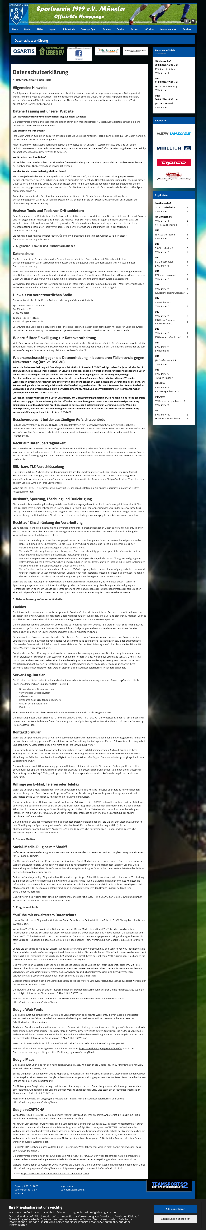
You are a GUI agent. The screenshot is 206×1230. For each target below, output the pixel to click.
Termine (107, 29)
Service (120, 29)
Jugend (52, 29)
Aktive (40, 29)
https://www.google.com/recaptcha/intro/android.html (92, 1168)
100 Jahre (149, 29)
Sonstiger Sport (88, 29)
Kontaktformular (168, 29)
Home (15, 29)
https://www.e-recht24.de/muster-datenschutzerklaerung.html (55, 1173)
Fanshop (187, 29)
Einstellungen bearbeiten (175, 1218)
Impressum (67, 1186)
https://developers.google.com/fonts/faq (100, 1048)
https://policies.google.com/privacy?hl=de (35, 1002)
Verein (27, 29)
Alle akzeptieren (175, 1209)
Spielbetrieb (69, 29)
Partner (134, 29)
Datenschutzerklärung (72, 1189)
